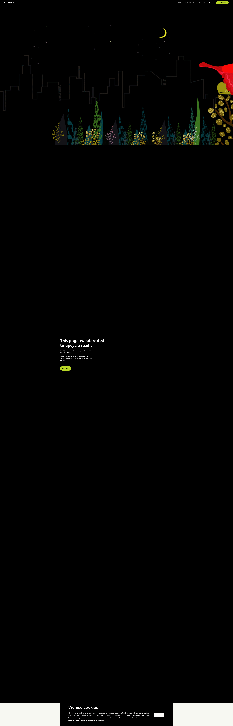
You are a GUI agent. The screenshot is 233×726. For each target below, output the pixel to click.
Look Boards (189, 2)
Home (180, 2)
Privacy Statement (98, 720)
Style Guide (202, 2)
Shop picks (222, 2)
